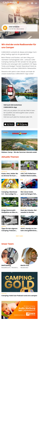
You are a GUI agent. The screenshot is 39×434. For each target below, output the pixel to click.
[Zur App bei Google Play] (22, 124)
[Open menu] (36, 3)
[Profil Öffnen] (32, 3)
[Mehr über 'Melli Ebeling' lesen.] (9, 256)
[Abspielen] (5, 28)
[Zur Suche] (28, 3)
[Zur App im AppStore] (9, 124)
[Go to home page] (10, 3)
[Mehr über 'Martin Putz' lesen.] (29, 256)
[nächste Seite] (36, 258)
